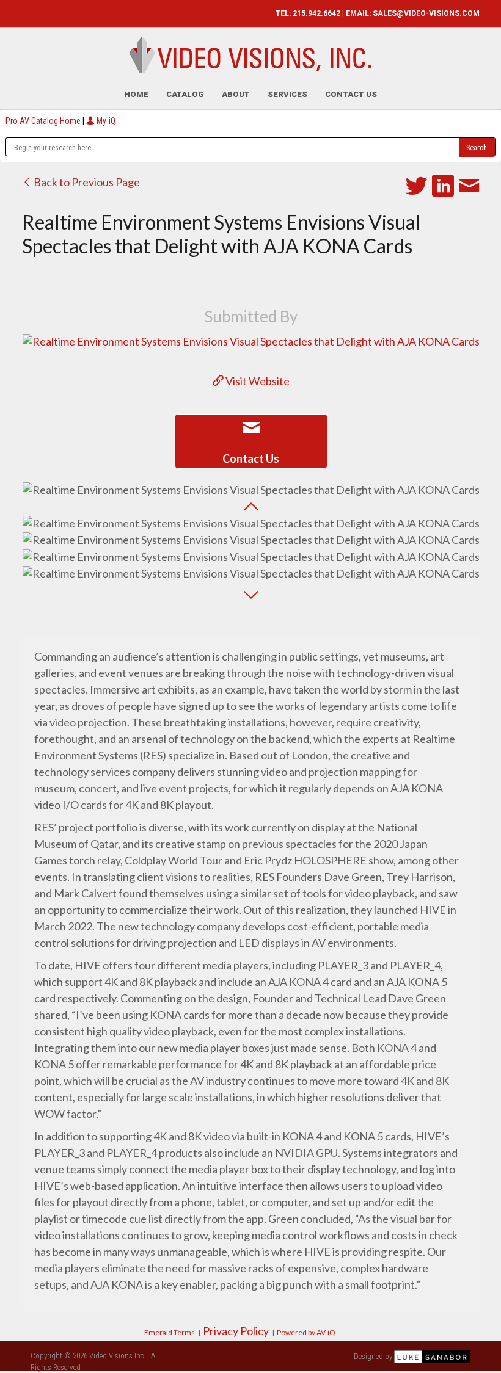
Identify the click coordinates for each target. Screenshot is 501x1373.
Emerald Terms (169, 1332)
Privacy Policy (236, 1331)
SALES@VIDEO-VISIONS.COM (426, 13)
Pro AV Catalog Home (43, 121)
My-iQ (105, 121)
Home (136, 94)
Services (287, 94)
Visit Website (257, 381)
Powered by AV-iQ (306, 1332)
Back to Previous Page (86, 182)
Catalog (185, 94)
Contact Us (351, 94)
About (236, 94)
